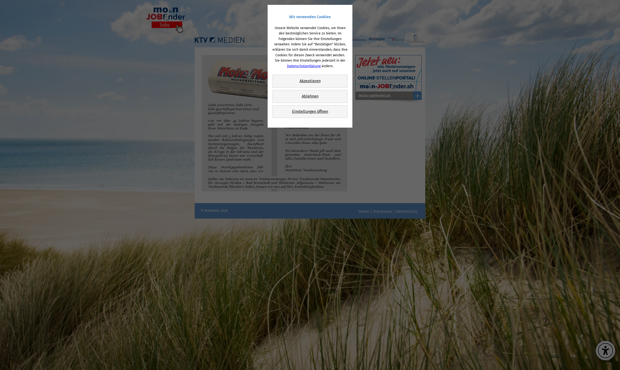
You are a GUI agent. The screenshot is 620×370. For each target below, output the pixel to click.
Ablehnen (310, 96)
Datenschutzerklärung (304, 66)
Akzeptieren (310, 81)
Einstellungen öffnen (310, 111)
